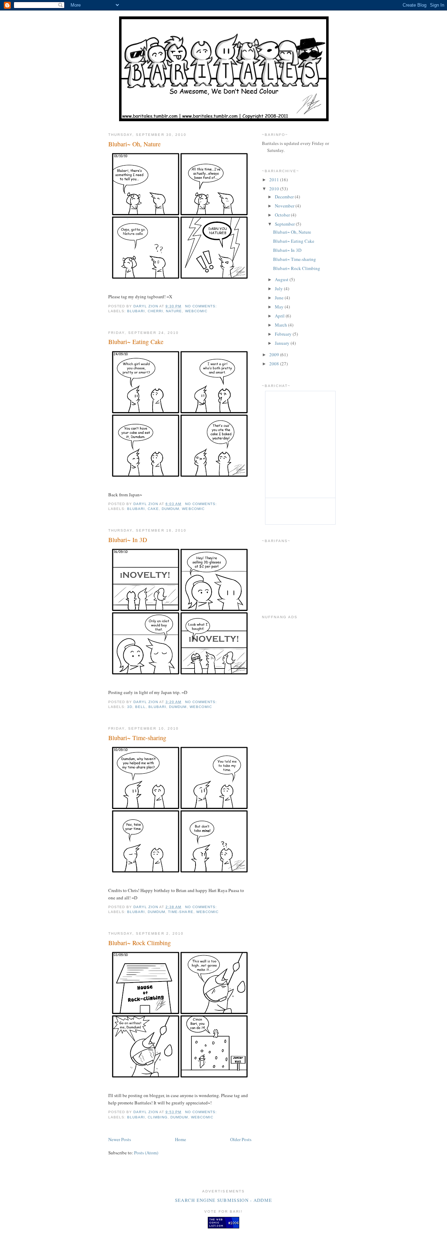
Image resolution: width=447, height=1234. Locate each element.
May (280, 307)
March (281, 325)
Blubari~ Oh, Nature (134, 144)
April (280, 316)
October (283, 215)
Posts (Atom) (146, 1152)
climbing (158, 1117)
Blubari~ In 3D (127, 539)
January (283, 343)
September (285, 224)
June (280, 297)
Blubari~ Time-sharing (137, 737)
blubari (136, 311)
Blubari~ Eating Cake (135, 341)
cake (153, 509)
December (285, 197)
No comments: (201, 306)
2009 (274, 354)
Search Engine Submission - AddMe (223, 1200)
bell (140, 707)
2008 (274, 363)
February (284, 334)
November (285, 206)
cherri (155, 311)
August (282, 279)
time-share (180, 912)
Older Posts (240, 1139)
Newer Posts (119, 1139)
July (279, 288)
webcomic (196, 311)
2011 (274, 179)
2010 (274, 188)
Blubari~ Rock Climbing (139, 943)
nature (174, 311)
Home (180, 1139)
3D (129, 707)
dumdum (170, 509)
